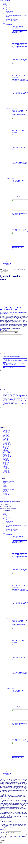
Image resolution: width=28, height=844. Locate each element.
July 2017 (5, 449)
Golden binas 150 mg (8, 392)
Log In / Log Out (7, 773)
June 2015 (5, 459)
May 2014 (5, 467)
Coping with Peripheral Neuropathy (17, 27)
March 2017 (6, 451)
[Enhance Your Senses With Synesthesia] (20, 139)
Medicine (5, 486)
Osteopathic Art (9, 522)
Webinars (5, 523)
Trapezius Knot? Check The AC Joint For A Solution (14, 393)
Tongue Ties (6, 494)
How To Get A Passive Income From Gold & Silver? (19, 214)
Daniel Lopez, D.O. (6, 312)
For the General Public (11, 530)
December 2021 (7, 430)
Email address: (3, 832)
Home (4, 513)
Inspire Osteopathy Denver (6, 501)
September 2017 (7, 446)
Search (5, 271)
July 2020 (5, 435)
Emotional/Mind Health (8, 481)
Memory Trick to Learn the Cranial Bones (18, 115)
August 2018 (6, 441)
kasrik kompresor (7, 403)
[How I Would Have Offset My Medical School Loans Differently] (20, 237)
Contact (5, 771)
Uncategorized (6, 495)
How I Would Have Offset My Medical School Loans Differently (20, 230)
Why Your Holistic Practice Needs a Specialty (18, 181)
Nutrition (5, 487)
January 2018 (6, 443)
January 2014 (6, 471)
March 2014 (6, 468)
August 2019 (6, 438)
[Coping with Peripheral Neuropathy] (20, 34)
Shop (4, 518)
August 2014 (6, 463)
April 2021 (5, 431)
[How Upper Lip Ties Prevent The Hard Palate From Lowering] (20, 100)
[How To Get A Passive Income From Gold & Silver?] (20, 221)
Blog (4, 533)
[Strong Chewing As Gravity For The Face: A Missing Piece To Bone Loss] (20, 51)
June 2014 (5, 466)
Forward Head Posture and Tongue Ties (18, 76)
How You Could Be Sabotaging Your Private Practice (19, 197)
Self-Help (5, 493)
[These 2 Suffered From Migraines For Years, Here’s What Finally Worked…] (20, 170)
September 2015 (7, 456)
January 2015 (6, 462)
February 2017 (6, 453)
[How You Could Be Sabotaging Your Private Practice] (20, 205)
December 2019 (7, 437)
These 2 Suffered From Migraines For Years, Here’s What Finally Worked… (20, 163)
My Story (8, 517)
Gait (4, 483)
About (4, 514)
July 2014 (5, 464)
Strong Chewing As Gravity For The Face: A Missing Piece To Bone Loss (19, 43)
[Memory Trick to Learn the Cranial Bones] (20, 122)
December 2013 (7, 472)
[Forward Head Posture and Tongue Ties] (20, 84)
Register (8, 774)
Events (4, 531)
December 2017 (7, 445)
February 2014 (6, 470)
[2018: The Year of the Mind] (20, 154)
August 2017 (6, 447)
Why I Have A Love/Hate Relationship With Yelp (18, 246)
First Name (2, 829)
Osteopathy (13, 312)
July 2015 (5, 458)
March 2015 (6, 460)
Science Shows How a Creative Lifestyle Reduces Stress (19, 111)
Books (7, 519)
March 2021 (6, 433)
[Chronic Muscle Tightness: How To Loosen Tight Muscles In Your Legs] (20, 67)
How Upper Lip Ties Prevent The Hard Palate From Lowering (20, 93)
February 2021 (6, 434)
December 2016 (7, 455)
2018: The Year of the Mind (18, 147)
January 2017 (6, 454)
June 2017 (5, 450)
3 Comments (5, 313)
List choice (2, 835)
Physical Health (20, 312)
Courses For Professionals (12, 529)
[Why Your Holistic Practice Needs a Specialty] (20, 188)
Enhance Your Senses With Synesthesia (18, 131)
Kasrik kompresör (7, 400)
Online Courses (9, 521)
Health (4, 485)
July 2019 (5, 439)
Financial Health (7, 482)
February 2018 (6, 442)
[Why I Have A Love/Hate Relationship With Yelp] (20, 254)
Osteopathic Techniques (8, 489)
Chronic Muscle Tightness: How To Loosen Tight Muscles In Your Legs (20, 60)
